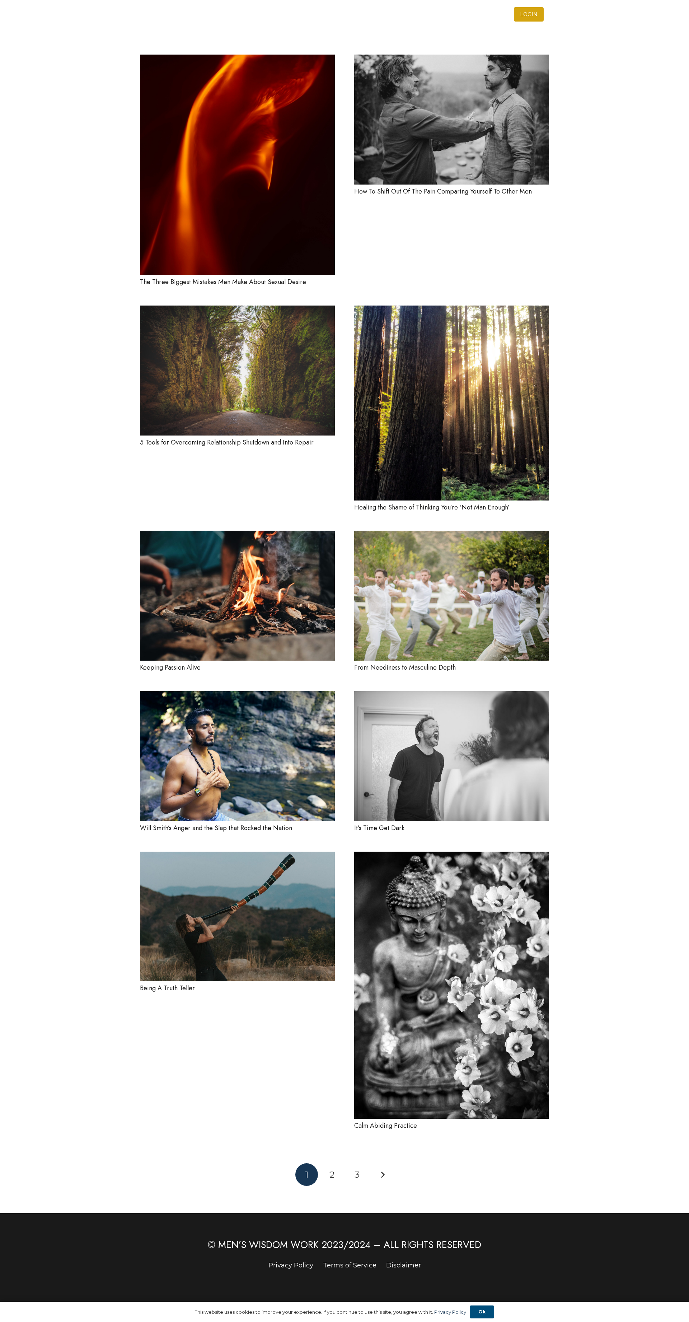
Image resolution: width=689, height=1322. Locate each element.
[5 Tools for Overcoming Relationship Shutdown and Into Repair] (237, 311)
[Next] (382, 1174)
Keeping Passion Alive (170, 667)
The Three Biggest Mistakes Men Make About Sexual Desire (223, 282)
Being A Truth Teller (167, 988)
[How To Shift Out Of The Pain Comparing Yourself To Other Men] (451, 60)
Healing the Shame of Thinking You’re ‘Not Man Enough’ (432, 507)
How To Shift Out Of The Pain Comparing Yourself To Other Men (443, 191)
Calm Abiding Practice (385, 1125)
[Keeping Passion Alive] (237, 536)
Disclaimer (403, 1265)
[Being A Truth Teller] (237, 857)
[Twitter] (546, 14)
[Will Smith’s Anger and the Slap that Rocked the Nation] (237, 696)
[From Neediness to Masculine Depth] (451, 536)
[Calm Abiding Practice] (451, 857)
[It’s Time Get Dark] (451, 696)
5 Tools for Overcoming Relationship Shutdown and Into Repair (227, 442)
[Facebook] (559, 14)
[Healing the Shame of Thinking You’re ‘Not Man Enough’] (451, 311)
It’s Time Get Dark (379, 828)
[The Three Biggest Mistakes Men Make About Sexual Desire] (237, 60)
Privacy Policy (290, 1265)
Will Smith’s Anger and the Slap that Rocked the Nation (216, 828)
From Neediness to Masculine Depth (405, 667)
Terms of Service (349, 1265)
